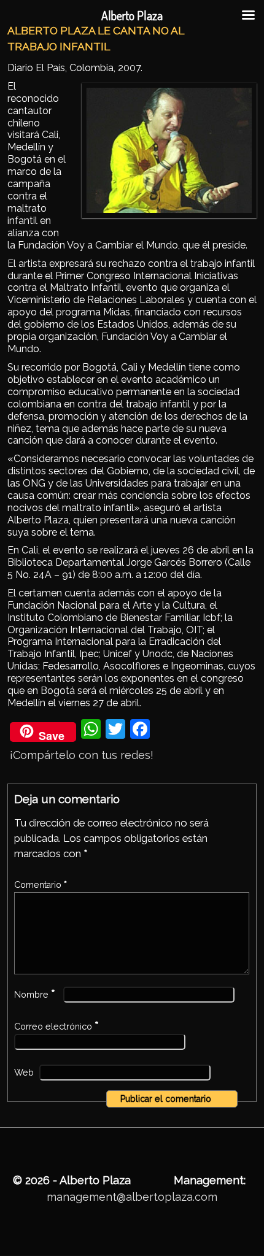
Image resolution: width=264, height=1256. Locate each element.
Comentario (40, 885)
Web (24, 1072)
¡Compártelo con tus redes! (81, 755)
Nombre (34, 995)
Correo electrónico (56, 1026)
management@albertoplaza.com (132, 1196)
